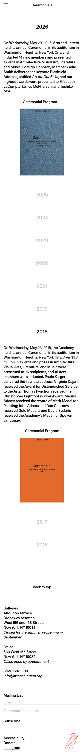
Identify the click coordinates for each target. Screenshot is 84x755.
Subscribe (12, 721)
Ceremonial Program (40, 102)
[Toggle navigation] (5, 5)
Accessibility (14, 738)
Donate (9, 743)
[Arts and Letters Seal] (71, 741)
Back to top (42, 587)
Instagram (12, 747)
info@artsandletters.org (23, 676)
